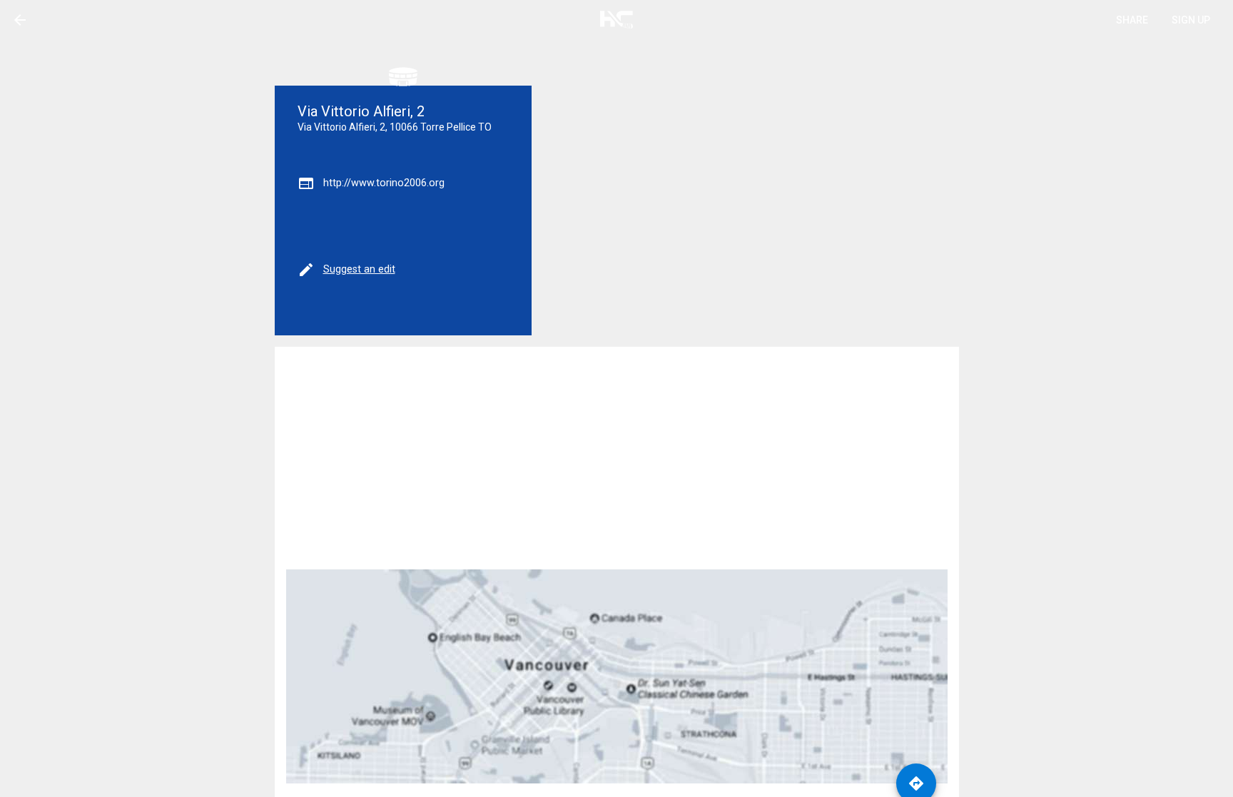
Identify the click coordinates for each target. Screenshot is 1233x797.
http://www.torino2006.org (384, 183)
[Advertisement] (617, 458)
